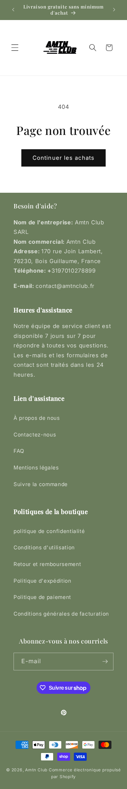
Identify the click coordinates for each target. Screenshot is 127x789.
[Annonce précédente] (13, 9)
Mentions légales (36, 467)
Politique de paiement (42, 597)
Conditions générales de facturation (61, 614)
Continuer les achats (63, 157)
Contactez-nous (35, 434)
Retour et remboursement (47, 564)
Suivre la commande (41, 484)
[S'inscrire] (105, 661)
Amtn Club (36, 769)
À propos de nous (37, 418)
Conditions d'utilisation (44, 547)
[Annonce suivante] (114, 9)
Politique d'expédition (42, 581)
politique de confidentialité (49, 531)
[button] (15, 47)
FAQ (19, 451)
